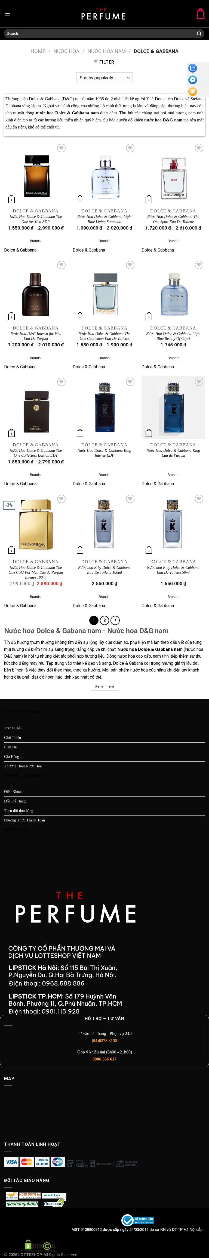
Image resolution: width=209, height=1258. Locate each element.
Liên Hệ (10, 747)
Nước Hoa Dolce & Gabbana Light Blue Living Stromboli (104, 219)
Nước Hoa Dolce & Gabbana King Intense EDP (104, 452)
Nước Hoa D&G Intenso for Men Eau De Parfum (35, 336)
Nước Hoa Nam (106, 51)
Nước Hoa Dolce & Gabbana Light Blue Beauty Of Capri (173, 336)
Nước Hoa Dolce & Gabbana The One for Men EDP (36, 219)
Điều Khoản (13, 792)
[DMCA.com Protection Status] (41, 1245)
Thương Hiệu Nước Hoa (23, 766)
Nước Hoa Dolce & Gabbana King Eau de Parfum (173, 452)
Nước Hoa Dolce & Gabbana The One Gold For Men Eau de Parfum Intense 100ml (36, 572)
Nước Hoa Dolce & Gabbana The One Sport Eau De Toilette (173, 219)
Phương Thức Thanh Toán (24, 820)
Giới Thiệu (12, 738)
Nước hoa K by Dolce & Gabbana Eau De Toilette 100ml (104, 570)
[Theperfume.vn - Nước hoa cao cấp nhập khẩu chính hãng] (104, 14)
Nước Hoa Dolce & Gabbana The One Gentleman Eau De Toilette (104, 336)
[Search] (199, 34)
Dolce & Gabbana (20, 250)
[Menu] (7, 13)
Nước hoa (66, 51)
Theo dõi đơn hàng (18, 811)
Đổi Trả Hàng (15, 801)
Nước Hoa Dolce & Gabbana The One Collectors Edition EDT (36, 452)
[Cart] (200, 13)
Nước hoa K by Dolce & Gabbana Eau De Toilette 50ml (173, 570)
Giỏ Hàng (11, 757)
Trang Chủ (12, 728)
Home (37, 51)
